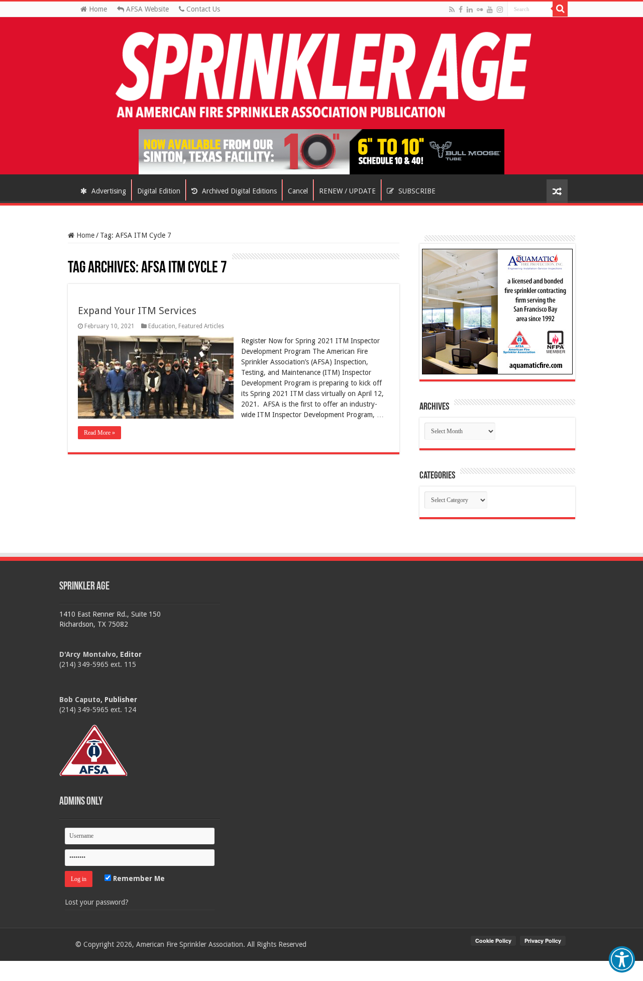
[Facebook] (461, 10)
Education (161, 326)
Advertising (107, 191)
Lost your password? (97, 902)
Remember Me (138, 878)
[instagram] (500, 10)
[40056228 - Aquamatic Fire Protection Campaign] (497, 311)
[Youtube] (490, 10)
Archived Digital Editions (238, 191)
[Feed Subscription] (72, 258)
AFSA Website (146, 9)
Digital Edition (158, 191)
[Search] (560, 9)
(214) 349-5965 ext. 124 (97, 710)
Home (97, 9)
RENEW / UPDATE (347, 191)
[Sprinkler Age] (321, 75)
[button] (621, 959)
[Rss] (452, 10)
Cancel (298, 191)
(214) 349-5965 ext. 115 (97, 664)
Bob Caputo (79, 700)
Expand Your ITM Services (137, 311)
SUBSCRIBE (416, 191)
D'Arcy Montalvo (87, 654)
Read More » (99, 432)
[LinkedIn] (470, 10)
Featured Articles (201, 326)
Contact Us (202, 9)
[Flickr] (480, 10)
